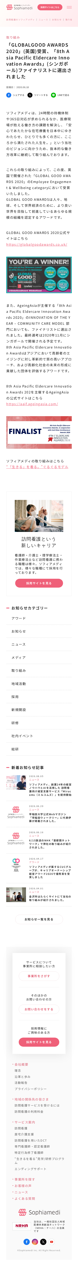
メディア (18, 657)
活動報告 (21, 1083)
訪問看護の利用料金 (29, 1112)
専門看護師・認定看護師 (32, 1146)
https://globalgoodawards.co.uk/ (36, 244)
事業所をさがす (39, 976)
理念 (18, 1070)
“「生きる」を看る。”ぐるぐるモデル (37, 466)
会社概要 (21, 1064)
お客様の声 (23, 1185)
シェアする (18, 95)
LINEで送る (63, 95)
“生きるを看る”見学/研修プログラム (40, 1161)
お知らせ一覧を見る (39, 919)
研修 (15, 722)
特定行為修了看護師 (29, 1153)
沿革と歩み (23, 1077)
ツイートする (41, 95)
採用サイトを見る (39, 583)
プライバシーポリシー (31, 1089)
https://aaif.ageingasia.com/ (32, 403)
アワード (18, 618)
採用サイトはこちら (50, 7)
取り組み (18, 670)
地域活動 (18, 683)
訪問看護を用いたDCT (31, 1140)
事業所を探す (25, 1179)
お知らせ (18, 631)
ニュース (18, 644)
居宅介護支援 (24, 1134)
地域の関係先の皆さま (32, 1099)
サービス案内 (25, 1122)
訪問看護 (21, 1128)
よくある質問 (25, 1198)
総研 (15, 749)
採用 (15, 696)
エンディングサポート (31, 1169)
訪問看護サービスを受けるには (37, 1105)
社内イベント (22, 735)
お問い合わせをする (39, 1009)
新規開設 (18, 709)
